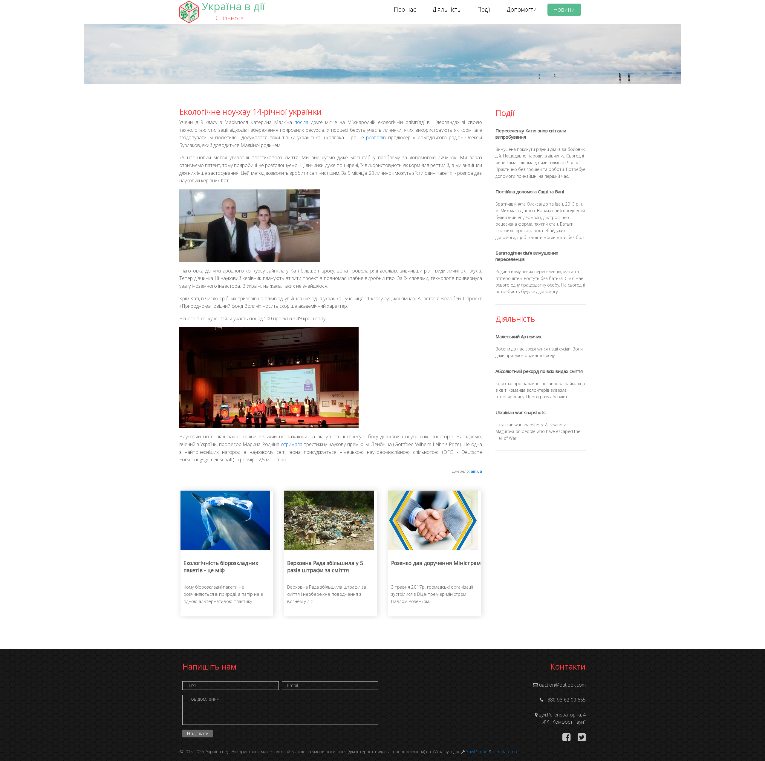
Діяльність (446, 9)
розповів (376, 137)
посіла (301, 122)
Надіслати (198, 733)
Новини (564, 9)
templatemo (505, 751)
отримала (291, 444)
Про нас (405, 9)
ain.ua (476, 471)
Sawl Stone (476, 751)
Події (483, 9)
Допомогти (522, 9)
